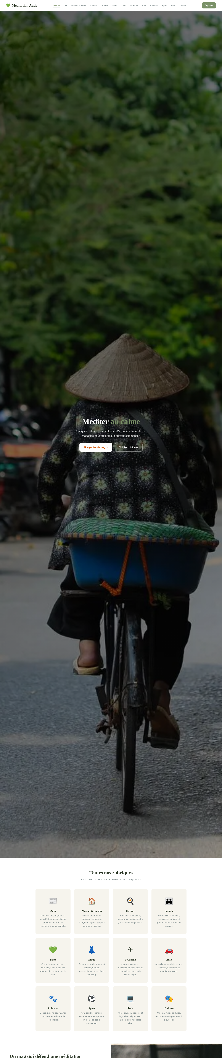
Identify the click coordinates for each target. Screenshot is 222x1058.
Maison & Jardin (79, 5)
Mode (123, 5)
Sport (164, 5)
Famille (104, 5)
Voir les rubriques (128, 447)
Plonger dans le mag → (96, 447)
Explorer (208, 5)
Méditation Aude (21, 5)
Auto (144, 5)
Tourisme (134, 5)
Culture (182, 5)
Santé (114, 5)
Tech (173, 5)
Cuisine (93, 5)
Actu (65, 5)
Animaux (154, 5)
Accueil (56, 5)
